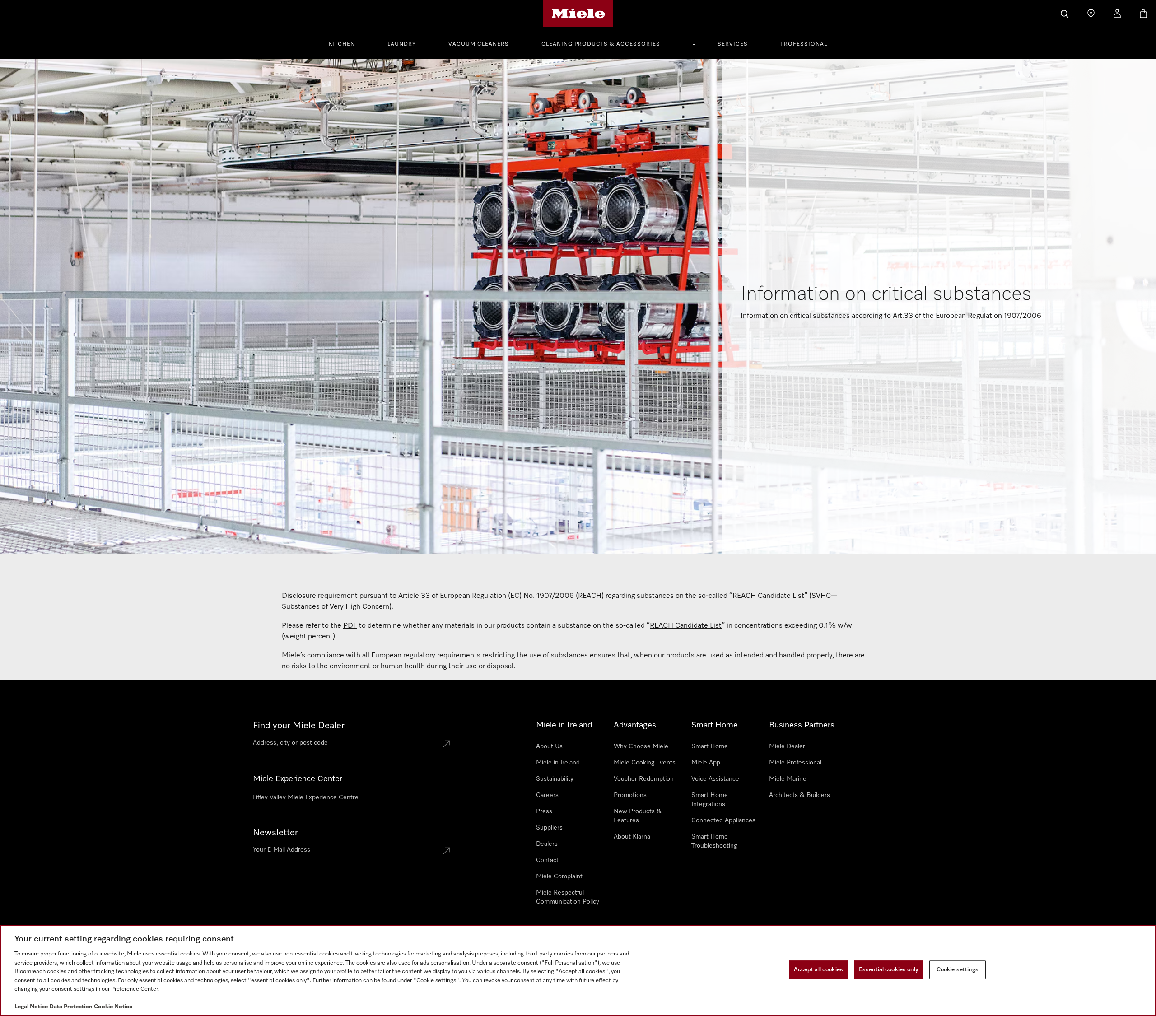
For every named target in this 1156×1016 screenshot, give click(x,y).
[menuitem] (347, 43)
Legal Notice (31, 1007)
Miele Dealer (787, 746)
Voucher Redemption (644, 779)
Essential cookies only (888, 970)
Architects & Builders (799, 795)
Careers (547, 795)
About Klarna (632, 837)
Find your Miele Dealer (299, 725)
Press (544, 811)
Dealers (547, 844)
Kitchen (342, 44)
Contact (547, 860)
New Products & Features (638, 816)
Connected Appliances (723, 820)
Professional (803, 44)
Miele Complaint (559, 876)
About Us (549, 746)
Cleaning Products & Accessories (600, 44)
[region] (578, 970)
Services (733, 44)
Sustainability (554, 779)
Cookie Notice (113, 1007)
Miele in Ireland (558, 763)
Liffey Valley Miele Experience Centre (306, 797)
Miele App (705, 763)
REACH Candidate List (686, 625)
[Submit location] (446, 744)
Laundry (401, 44)
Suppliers (549, 828)
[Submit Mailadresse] (446, 851)
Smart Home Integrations (709, 799)
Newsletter (275, 832)
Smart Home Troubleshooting (714, 841)
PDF (350, 625)
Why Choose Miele (641, 746)
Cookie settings (958, 970)
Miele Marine (787, 779)
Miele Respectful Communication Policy (567, 897)
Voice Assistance (715, 779)
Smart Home (709, 746)
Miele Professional (795, 763)
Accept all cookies (818, 970)
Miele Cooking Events (645, 763)
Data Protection (71, 1007)
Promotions (630, 795)
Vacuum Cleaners (478, 44)
